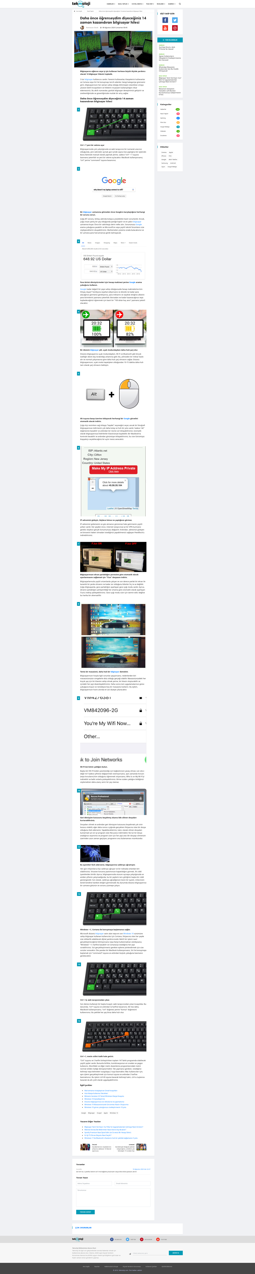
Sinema (163, 152)
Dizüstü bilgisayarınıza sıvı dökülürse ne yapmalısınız (104, 1102)
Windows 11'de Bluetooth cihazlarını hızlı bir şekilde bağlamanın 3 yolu (111, 1138)
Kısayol (99, 1113)
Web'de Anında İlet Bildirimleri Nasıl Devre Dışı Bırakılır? (105, 1130)
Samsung (164, 163)
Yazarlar (97, 1266)
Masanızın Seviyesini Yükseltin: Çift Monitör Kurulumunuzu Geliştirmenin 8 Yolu (170, 92)
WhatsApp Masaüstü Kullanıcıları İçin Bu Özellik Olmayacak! (168, 69)
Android (173, 163)
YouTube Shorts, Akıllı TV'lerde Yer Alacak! (167, 48)
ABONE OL (176, 1253)
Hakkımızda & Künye (111, 1266)
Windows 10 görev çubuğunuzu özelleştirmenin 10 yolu (105, 1107)
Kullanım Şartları (151, 1266)
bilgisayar (89, 79)
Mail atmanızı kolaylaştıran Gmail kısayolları (100, 1090)
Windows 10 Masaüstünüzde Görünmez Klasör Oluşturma (106, 1104)
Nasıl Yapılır (122, 4)
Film (170, 156)
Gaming (171, 4)
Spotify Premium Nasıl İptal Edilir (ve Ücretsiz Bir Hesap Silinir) (107, 1132)
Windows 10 (128, 933)
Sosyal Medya (137, 4)
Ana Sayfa (79, 11)
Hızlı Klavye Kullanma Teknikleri (96, 1093)
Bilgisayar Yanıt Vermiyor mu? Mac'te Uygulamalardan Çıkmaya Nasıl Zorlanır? (113, 1127)
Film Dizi (149, 4)
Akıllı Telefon (173, 159)
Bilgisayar (91, 1113)
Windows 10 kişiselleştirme (94, 1099)
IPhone (163, 156)
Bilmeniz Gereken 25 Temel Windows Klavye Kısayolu (104, 1096)
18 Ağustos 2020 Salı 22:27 (141, 1169)
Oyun (163, 167)
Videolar (163, 131)
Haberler (110, 4)
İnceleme (160, 4)
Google (139, 224)
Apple (106, 1113)
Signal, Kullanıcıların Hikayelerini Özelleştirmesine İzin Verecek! (170, 58)
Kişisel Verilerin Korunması (132, 1266)
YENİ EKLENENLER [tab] (171, 40)
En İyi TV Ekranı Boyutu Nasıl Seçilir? (97, 1135)
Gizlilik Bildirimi (167, 1266)
